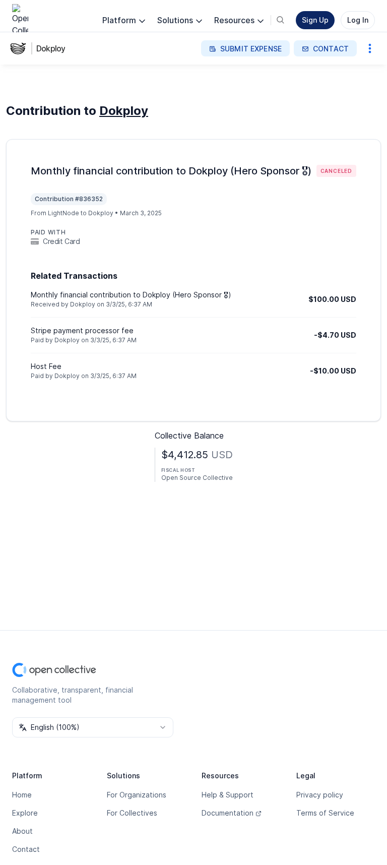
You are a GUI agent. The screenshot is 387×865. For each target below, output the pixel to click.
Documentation (227, 813)
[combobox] (92, 727)
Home (22, 794)
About (22, 831)
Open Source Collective (197, 477)
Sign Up (315, 20)
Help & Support (227, 794)
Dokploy (50, 48)
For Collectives (132, 813)
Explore (25, 813)
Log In (357, 20)
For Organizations (136, 794)
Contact (26, 849)
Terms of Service (325, 813)
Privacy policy (319, 794)
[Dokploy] (20, 48)
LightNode (63, 213)
